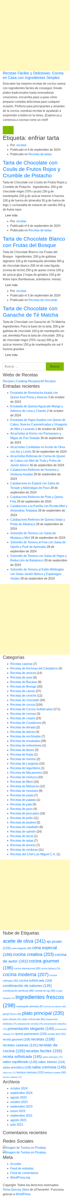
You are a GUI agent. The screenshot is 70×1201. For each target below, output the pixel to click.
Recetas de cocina (22, 704)
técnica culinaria (12, 1077)
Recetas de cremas (23, 713)
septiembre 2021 (21, 1115)
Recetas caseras (21, 663)
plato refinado (12, 1019)
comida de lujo (45, 990)
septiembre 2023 (21, 1106)
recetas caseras (20, 1045)
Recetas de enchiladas (25, 736)
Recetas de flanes (22, 750)
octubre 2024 (19, 1088)
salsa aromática (17, 1067)
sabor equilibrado (20, 1062)
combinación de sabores (27, 986)
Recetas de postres (23, 822)
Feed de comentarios (24, 1173)
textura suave (55, 1072)
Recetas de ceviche (23, 695)
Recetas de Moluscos (24, 786)
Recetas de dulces (22, 731)
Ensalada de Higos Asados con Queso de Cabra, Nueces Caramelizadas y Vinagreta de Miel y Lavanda (38, 424)
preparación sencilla (30, 1024)
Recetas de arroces (23, 673)
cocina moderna (26, 974)
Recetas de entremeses (26, 745)
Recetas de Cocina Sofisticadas (31, 709)
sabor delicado (52, 1057)
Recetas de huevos (23, 759)
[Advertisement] (35, 35)
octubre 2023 (19, 1102)
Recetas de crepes (22, 718)
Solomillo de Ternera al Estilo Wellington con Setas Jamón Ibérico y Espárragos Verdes (37, 574)
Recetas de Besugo (23, 686)
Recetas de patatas (23, 799)
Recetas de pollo (21, 818)
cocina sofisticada (35, 980)
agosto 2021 (18, 1120)
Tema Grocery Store (16, 1189)
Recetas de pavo (21, 808)
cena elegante (21, 948)
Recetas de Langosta (24, 763)
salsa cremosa (49, 1067)
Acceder (15, 1163)
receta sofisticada (22, 1056)
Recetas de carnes (22, 691)
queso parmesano (31, 1033)
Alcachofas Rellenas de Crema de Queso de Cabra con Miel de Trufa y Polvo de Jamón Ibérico (37, 461)
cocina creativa (33, 954)
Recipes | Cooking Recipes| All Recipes (29, 381)
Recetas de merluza (23, 777)
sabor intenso (51, 1062)
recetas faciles (44, 1051)
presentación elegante (31, 1029)
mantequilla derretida (29, 1006)
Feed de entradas (22, 1168)
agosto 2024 (18, 1097)
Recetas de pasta (21, 795)
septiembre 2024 (21, 1092)
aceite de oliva (24, 941)
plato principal (43, 1013)
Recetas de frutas (21, 754)
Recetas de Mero (21, 781)
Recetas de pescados (24, 813)
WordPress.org (20, 1177)
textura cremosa (30, 1072)
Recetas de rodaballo (24, 827)
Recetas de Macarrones (26, 772)
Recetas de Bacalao (23, 682)
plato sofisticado (33, 1019)
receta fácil (56, 1033)
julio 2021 (16, 1124)
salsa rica (9, 1072)
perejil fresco (12, 1014)
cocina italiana (50, 968)
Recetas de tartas (40, 154)
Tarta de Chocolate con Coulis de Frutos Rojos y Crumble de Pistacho (31, 169)
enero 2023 (17, 1111)
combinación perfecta (18, 990)
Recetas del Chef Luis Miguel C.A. (33, 854)
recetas (21, 145)
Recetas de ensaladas (25, 741)
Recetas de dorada (22, 727)
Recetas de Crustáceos (25, 722)
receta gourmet (16, 1039)
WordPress (23, 1194)
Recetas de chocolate (43, 300)
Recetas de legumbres (25, 768)
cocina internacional (27, 968)
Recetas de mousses (24, 790)
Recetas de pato (21, 804)
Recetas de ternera (22, 845)
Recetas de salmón (23, 831)
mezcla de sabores (55, 1006)
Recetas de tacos (21, 836)
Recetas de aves (21, 677)
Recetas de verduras (24, 849)
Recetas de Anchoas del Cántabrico (34, 668)
